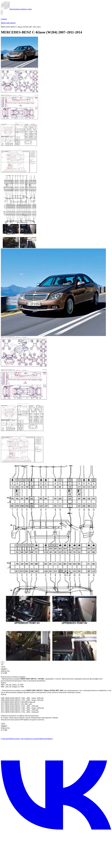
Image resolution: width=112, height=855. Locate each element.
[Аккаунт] (2, 13)
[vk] (56, 850)
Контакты (43, 739)
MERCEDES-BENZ (8, 23)
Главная (4, 19)
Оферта (50, 739)
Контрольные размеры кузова (21, 9)
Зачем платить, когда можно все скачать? (24, 739)
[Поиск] (2, 11)
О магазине (5, 739)
